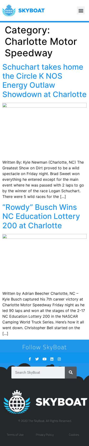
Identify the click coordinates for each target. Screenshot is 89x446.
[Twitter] (37, 359)
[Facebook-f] (30, 359)
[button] (81, 10)
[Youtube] (44, 359)
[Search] (71, 373)
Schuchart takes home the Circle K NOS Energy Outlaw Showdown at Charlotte (44, 80)
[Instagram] (59, 359)
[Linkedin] (52, 359)
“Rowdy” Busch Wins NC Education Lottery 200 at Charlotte (41, 216)
